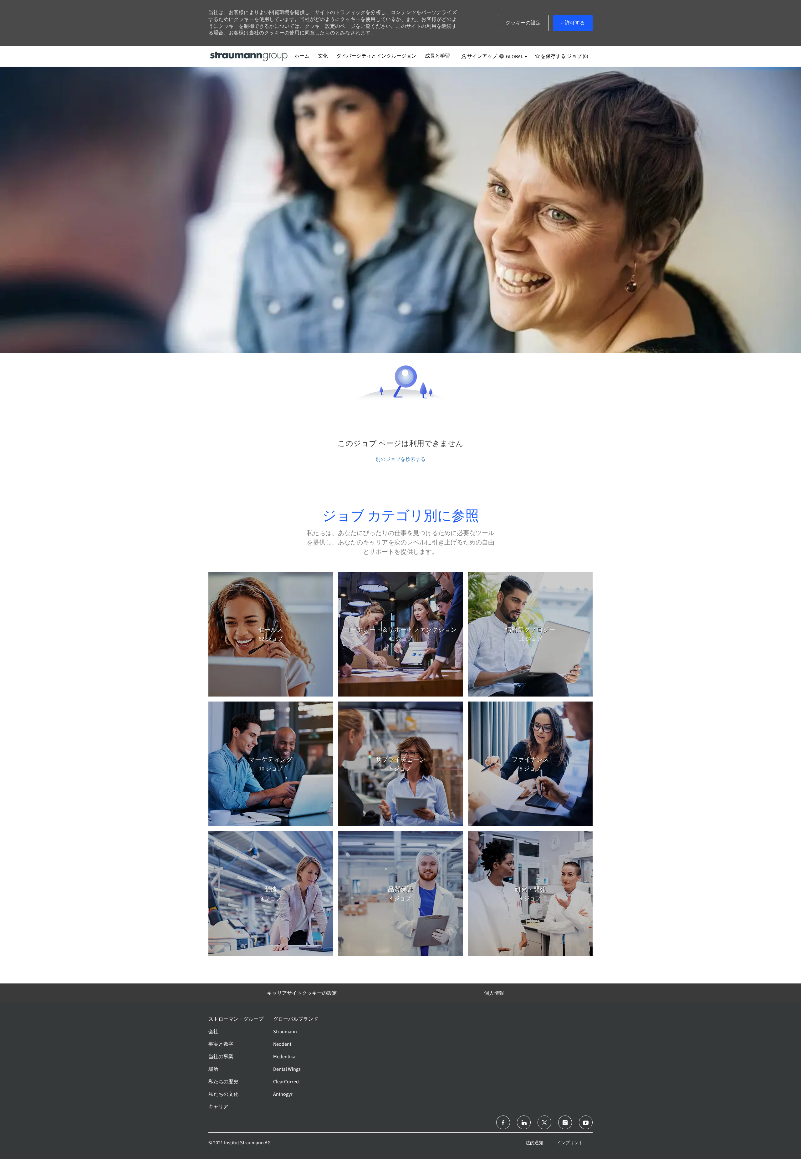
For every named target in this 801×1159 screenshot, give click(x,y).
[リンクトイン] (524, 1122)
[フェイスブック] (503, 1122)
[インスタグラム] (565, 1122)
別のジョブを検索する (400, 459)
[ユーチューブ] (586, 1122)
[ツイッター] (544, 1122)
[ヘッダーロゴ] (249, 56)
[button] (479, 56)
